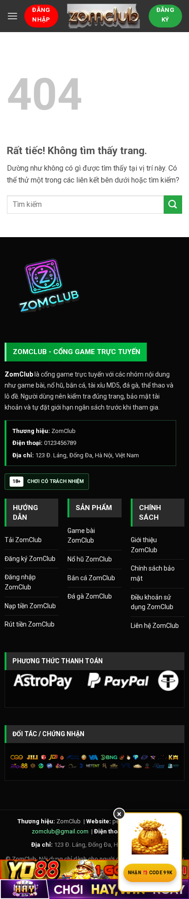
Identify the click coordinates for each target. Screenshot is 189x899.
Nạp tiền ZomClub (30, 606)
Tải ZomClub (23, 540)
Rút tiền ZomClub (30, 624)
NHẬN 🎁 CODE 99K (150, 872)
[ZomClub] (103, 15)
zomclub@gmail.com (60, 831)
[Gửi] (173, 204)
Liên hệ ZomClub (155, 625)
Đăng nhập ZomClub (20, 582)
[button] (12, 16)
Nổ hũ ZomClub (89, 559)
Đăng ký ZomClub (30, 558)
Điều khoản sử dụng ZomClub (152, 602)
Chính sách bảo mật (153, 573)
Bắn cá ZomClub (91, 578)
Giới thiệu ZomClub (144, 545)
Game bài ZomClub (81, 535)
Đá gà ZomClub (89, 596)
